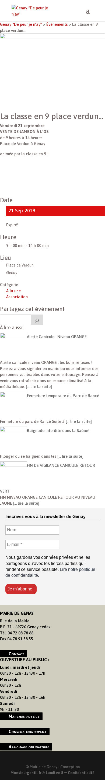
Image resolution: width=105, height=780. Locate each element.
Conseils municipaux (28, 731)
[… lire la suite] (38, 386)
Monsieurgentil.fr (26, 773)
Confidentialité (81, 773)
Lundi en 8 (54, 773)
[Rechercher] (37, 320)
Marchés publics (24, 716)
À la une (13, 291)
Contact (16, 653)
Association (17, 296)
